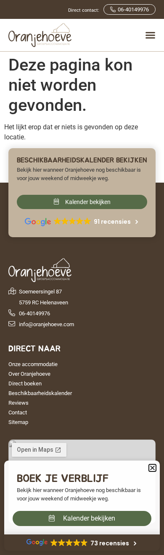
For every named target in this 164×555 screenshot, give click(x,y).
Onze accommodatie (33, 364)
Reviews (18, 403)
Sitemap (18, 422)
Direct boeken (25, 383)
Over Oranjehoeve (29, 374)
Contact (17, 412)
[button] (152, 468)
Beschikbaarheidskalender (40, 393)
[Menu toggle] (150, 35)
